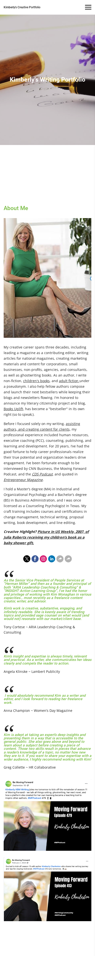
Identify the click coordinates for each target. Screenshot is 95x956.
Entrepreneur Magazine (23, 479)
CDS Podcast (42, 474)
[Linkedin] (51, 558)
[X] (26, 558)
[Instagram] (43, 558)
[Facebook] (35, 558)
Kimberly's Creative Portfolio (22, 7)
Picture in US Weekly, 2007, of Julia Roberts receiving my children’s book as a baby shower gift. (46, 537)
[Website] (60, 558)
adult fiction (69, 380)
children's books (36, 380)
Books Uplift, (14, 408)
